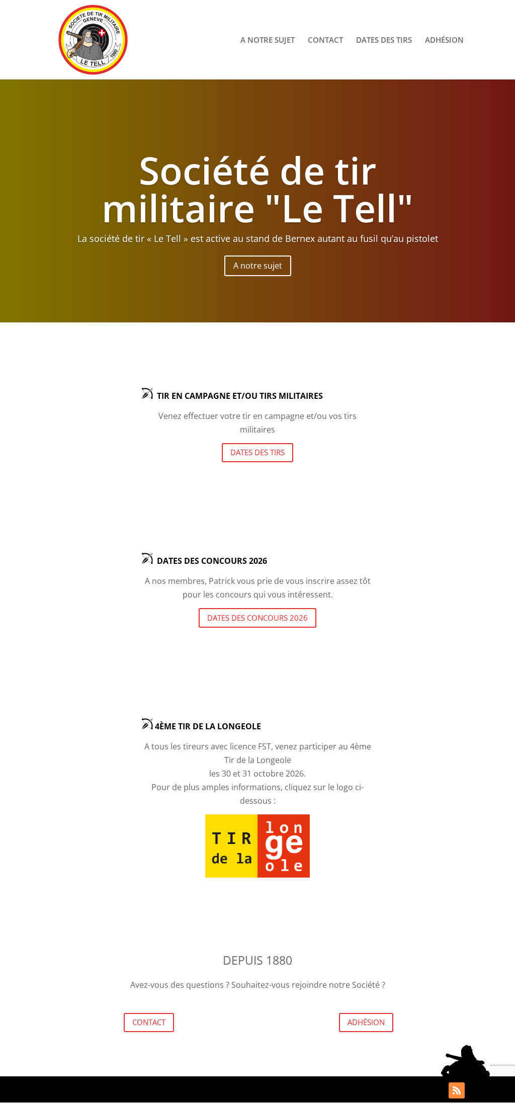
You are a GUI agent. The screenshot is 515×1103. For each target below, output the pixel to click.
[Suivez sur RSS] (457, 1090)
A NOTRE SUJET (267, 40)
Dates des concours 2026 (257, 618)
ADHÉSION (444, 40)
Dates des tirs (257, 452)
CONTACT (325, 40)
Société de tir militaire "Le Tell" (257, 188)
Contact (148, 1022)
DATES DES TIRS (384, 40)
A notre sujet (257, 265)
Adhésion (366, 1022)
